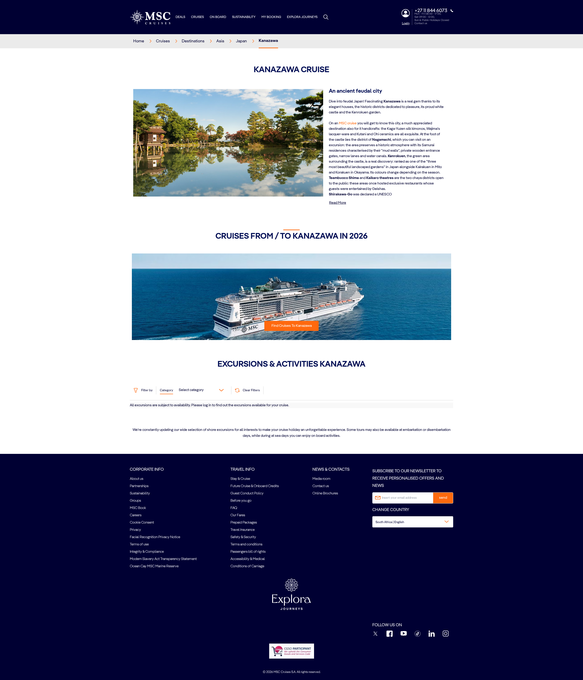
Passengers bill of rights (248, 552)
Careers (135, 515)
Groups (135, 501)
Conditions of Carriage (247, 566)
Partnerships (139, 486)
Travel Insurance (242, 530)
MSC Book (138, 508)
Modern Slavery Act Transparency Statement (163, 559)
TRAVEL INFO (242, 470)
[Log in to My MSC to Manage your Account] (405, 13)
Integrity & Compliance (147, 552)
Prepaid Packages (243, 522)
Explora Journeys (302, 17)
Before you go (240, 501)
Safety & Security (243, 537)
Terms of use (139, 544)
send (443, 498)
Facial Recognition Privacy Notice (155, 537)
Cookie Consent (142, 522)
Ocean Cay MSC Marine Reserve (154, 566)
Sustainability (244, 17)
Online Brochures (325, 493)
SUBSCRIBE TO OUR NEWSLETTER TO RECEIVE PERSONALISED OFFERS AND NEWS (408, 478)
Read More (337, 203)
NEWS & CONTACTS (331, 470)
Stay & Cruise (240, 479)
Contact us (420, 23)
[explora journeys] (291, 594)
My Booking (271, 17)
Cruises (197, 17)
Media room (321, 479)
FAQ (233, 508)
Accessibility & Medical (247, 559)
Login (405, 23)
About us (136, 479)
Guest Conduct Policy (246, 493)
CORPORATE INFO (147, 470)
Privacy (135, 530)
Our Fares (237, 515)
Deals (180, 17)
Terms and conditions (246, 544)
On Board (218, 17)
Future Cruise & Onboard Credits (254, 486)
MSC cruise (348, 123)
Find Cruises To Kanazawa (291, 326)
